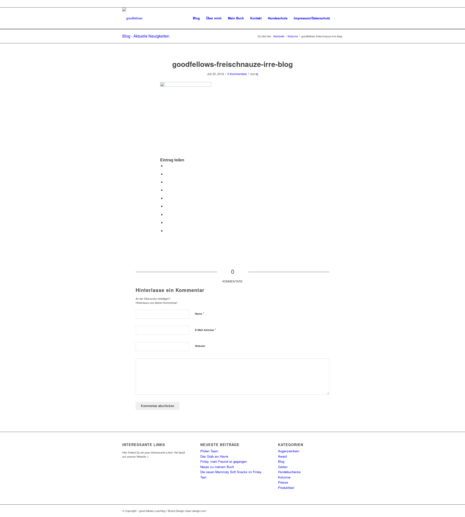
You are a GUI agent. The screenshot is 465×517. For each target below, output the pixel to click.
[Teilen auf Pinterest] (166, 189)
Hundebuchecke (289, 472)
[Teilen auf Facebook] (166, 165)
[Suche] (338, 18)
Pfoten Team (209, 451)
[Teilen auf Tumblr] (166, 206)
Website (200, 346)
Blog (281, 461)
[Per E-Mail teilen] (166, 230)
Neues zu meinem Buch (217, 466)
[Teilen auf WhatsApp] (166, 181)
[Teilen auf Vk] (166, 214)
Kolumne (284, 477)
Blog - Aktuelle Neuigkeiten (145, 36)
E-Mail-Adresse (205, 329)
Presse (283, 482)
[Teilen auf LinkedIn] (166, 198)
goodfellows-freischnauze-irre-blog (232, 64)
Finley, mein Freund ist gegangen (223, 461)
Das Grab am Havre (214, 456)
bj (257, 74)
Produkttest (286, 487)
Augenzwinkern (288, 451)
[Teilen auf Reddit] (166, 222)
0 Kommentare (237, 74)
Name (199, 313)
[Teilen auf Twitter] (166, 173)
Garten (282, 466)
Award (282, 456)
